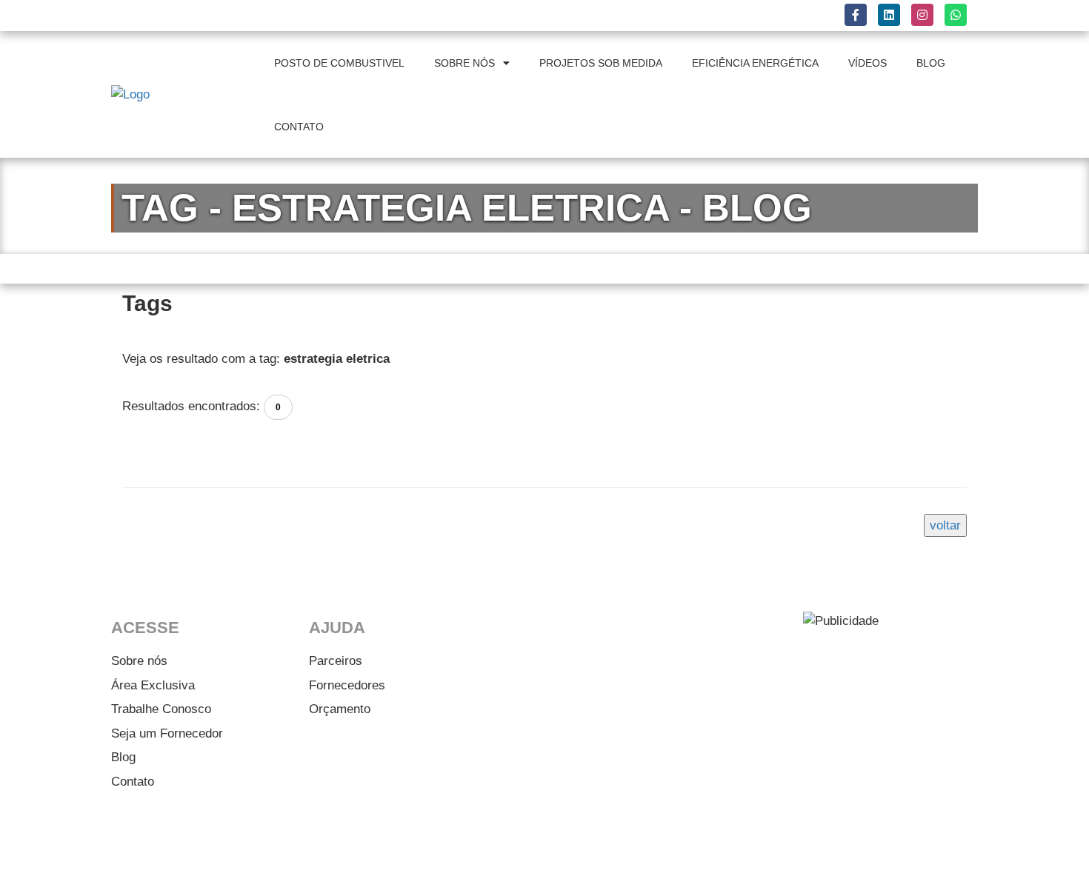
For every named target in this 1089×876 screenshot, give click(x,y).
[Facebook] (789, 845)
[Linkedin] (830, 845)
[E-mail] (952, 845)
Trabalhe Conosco (161, 709)
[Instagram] (870, 845)
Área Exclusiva (153, 685)
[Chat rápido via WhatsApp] (956, 15)
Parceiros (335, 661)
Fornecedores (347, 685)
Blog (123, 757)
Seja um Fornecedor (167, 733)
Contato (132, 782)
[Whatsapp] (911, 845)
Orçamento (339, 709)
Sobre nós (139, 661)
